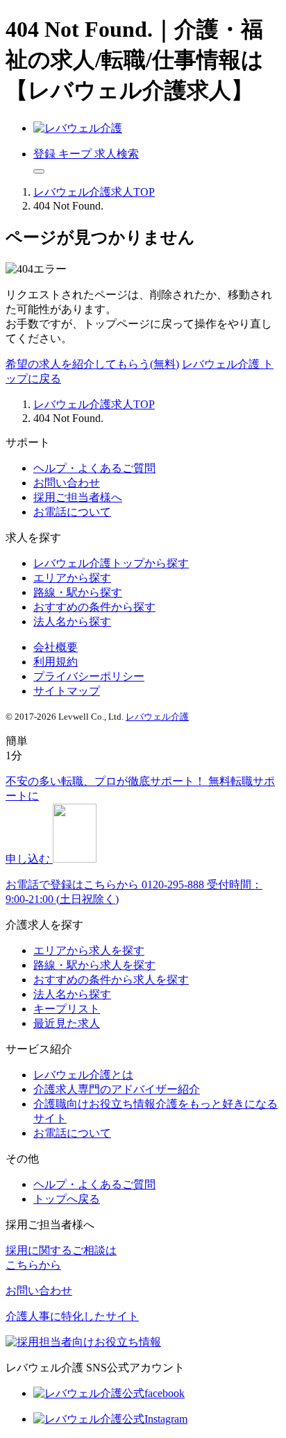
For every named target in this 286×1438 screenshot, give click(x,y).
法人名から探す (72, 621)
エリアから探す (72, 578)
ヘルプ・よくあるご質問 (94, 468)
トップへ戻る (66, 1199)
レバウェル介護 (157, 716)
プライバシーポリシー (88, 676)
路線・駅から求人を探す (94, 965)
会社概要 (55, 647)
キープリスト (66, 1009)
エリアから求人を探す (88, 950)
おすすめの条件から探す (94, 607)
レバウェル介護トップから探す (111, 563)
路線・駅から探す (77, 592)
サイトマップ (66, 691)
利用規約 (55, 662)
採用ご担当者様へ (77, 497)
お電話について (72, 512)
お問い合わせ (66, 483)
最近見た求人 (66, 1023)
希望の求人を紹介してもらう (92, 364)
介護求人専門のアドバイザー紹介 (116, 1089)
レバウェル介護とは (83, 1075)
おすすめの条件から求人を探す (111, 980)
